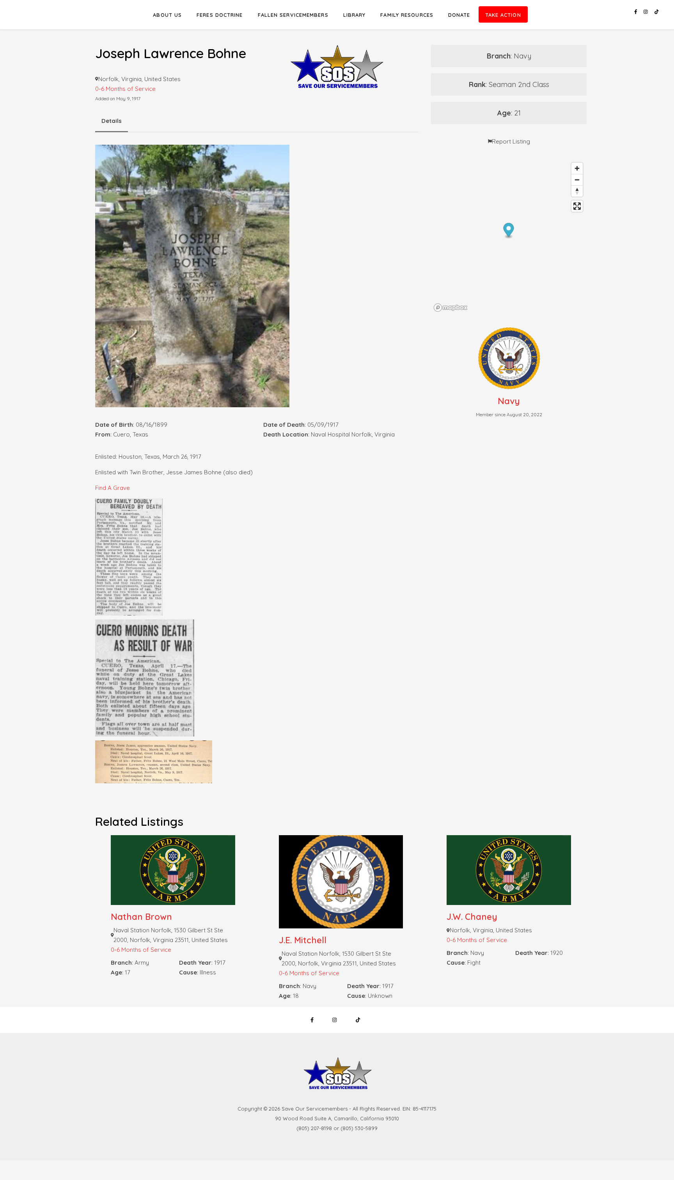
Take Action (503, 15)
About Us (167, 15)
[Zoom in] (577, 168)
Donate (459, 15)
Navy (509, 401)
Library (354, 15)
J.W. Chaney (472, 916)
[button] (509, 231)
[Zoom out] (577, 179)
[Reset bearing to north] (577, 191)
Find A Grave (112, 488)
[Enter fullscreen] (577, 206)
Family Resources (406, 15)
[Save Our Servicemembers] (337, 52)
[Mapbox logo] (450, 307)
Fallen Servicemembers (293, 15)
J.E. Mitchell (302, 940)
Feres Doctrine (220, 15)
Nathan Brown (141, 916)
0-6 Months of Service (141, 949)
